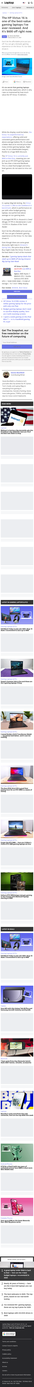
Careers (4, 1371)
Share (6, 82)
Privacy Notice (27, 354)
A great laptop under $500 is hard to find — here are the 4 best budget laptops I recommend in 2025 (17, 1274)
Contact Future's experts (10, 1346)
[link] (7, 272)
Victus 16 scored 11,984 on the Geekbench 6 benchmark (17, 205)
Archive (4, 1366)
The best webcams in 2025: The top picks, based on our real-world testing (18, 1296)
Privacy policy (6, 1350)
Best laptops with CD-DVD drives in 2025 (18, 1314)
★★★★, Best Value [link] (19, 288)
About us (5, 1362)
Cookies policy (6, 1354)
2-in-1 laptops (16, 7)
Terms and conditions (9, 1341)
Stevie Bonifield (14, 36)
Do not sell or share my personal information (16, 1375)
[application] (17, 184)
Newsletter (28, 82)
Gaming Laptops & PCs (16, 13)
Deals (4, 36)
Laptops (4, 13)
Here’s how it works (22, 54)
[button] (2, 3)
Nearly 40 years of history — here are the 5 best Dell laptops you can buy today (18, 1286)
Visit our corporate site (16, 1328)
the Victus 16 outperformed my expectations (17, 134)
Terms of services (24, 352)
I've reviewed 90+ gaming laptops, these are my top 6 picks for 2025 (17, 1306)
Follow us (18, 82)
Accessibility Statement (9, 1358)
